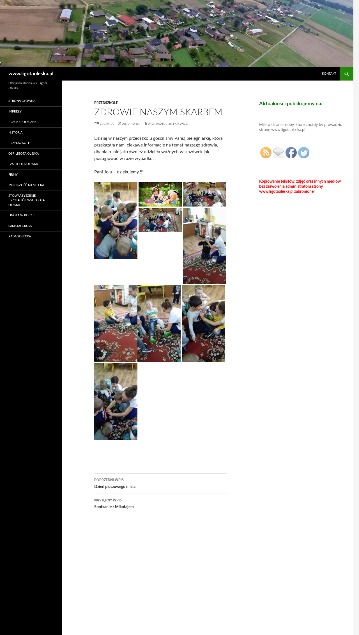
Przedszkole (106, 103)
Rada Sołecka (19, 236)
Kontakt (329, 73)
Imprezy (15, 111)
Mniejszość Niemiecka (26, 185)
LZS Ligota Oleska (23, 164)
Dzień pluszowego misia (114, 483)
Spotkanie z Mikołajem (114, 504)
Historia (15, 132)
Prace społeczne (22, 121)
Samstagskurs (20, 226)
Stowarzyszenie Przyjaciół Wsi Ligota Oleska (26, 200)
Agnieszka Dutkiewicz (168, 123)
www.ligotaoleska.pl (30, 73)
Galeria (107, 123)
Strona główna (21, 100)
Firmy (13, 174)
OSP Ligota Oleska (23, 153)
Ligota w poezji (21, 215)
